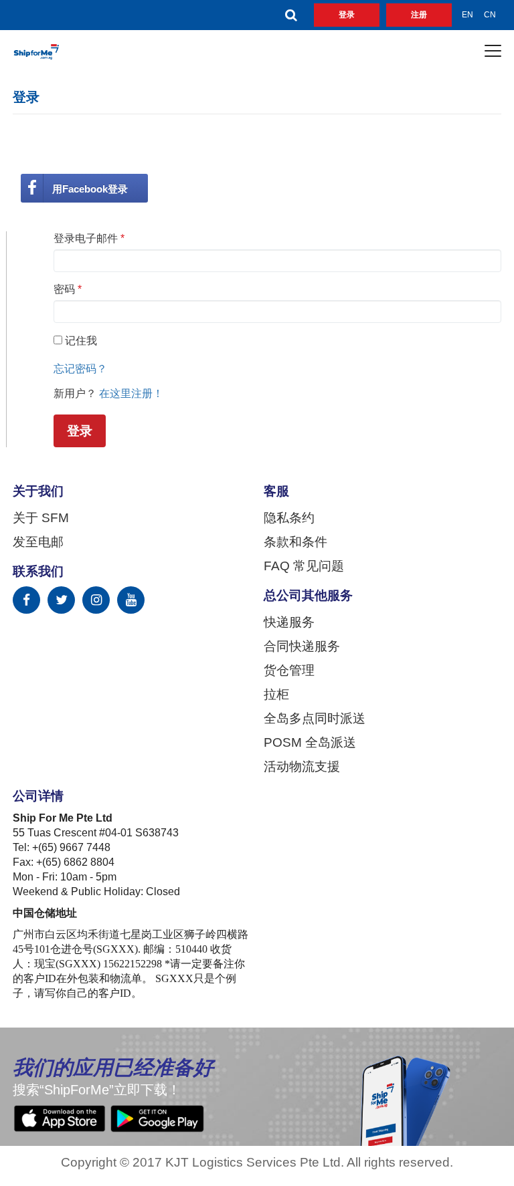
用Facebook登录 (90, 189)
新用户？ (75, 393)
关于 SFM (41, 518)
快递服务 (289, 622)
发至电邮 (38, 542)
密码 (68, 289)
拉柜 (276, 694)
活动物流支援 (302, 767)
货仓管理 (289, 670)
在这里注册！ (131, 393)
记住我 (81, 340)
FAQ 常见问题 (304, 566)
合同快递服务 (302, 646)
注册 (419, 14)
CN (490, 14)
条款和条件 (295, 542)
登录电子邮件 (89, 238)
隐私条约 (289, 518)
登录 (347, 14)
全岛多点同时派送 (314, 718)
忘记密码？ (80, 368)
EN (467, 14)
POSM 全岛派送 (310, 742)
